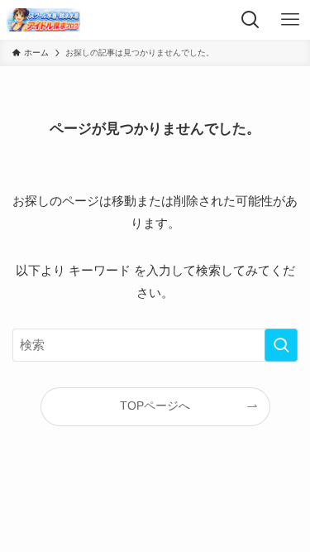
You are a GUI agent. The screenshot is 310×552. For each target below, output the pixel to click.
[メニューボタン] (290, 20)
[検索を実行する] (281, 345)
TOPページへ (155, 406)
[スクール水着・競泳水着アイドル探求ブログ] (44, 20)
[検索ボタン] (250, 20)
